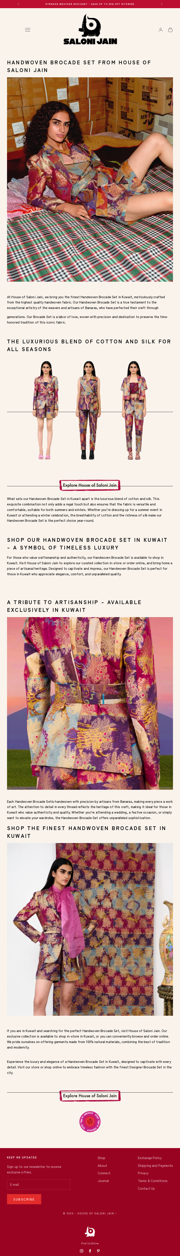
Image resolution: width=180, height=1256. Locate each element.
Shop (102, 1157)
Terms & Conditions (153, 1180)
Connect (104, 1173)
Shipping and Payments (155, 1165)
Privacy (143, 1173)
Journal (103, 1180)
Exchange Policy (150, 1157)
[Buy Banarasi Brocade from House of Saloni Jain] (90, 179)
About (102, 1165)
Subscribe (24, 1199)
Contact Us (146, 1188)
